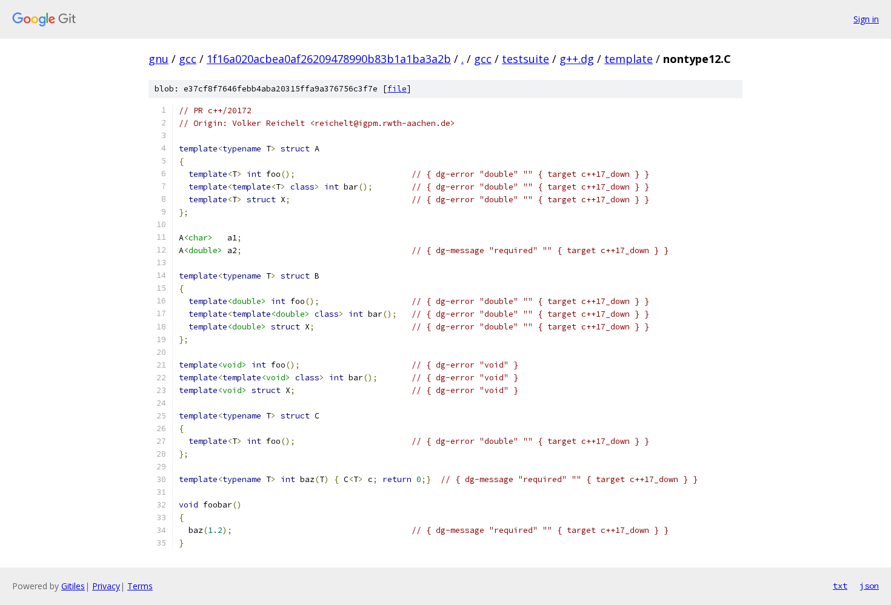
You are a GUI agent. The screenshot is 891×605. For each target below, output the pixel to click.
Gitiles (73, 586)
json (869, 585)
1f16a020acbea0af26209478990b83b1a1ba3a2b (329, 58)
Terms (140, 586)
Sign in (866, 19)
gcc (187, 58)
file (397, 89)
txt (840, 585)
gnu (158, 58)
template (628, 58)
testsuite (525, 58)
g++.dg (576, 58)
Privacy (106, 586)
